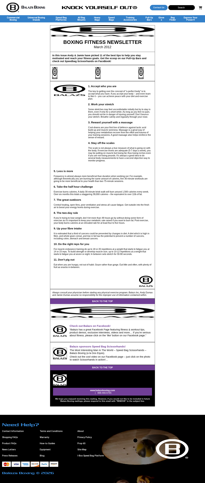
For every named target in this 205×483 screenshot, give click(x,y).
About (80, 431)
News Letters (9, 449)
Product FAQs (9, 443)
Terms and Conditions (51, 431)
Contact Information (13, 431)
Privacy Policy (84, 437)
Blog (42, 455)
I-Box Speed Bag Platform (90, 455)
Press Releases (10, 455)
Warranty (44, 437)
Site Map (81, 449)
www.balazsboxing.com (102, 390)
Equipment (45, 449)
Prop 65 (81, 443)
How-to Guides (47, 443)
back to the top (102, 301)
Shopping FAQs (10, 437)
